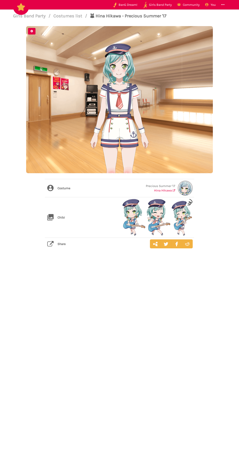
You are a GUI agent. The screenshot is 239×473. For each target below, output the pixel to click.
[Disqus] (119, 310)
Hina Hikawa (163, 190)
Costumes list (68, 15)
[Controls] (31, 31)
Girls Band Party (30, 15)
